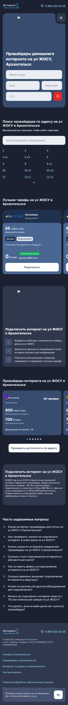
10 (4, 170)
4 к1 (5, 157)
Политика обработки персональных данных (28, 682)
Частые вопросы (12, 672)
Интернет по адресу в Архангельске (24, 666)
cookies (33, 696)
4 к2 (27, 157)
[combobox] (34, 74)
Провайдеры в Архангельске (19, 660)
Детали (10, 239)
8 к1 (49, 163)
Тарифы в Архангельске (17, 654)
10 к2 (50, 170)
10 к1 (28, 170)
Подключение (25, 239)
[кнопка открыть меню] (61, 17)
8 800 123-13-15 (55, 6)
